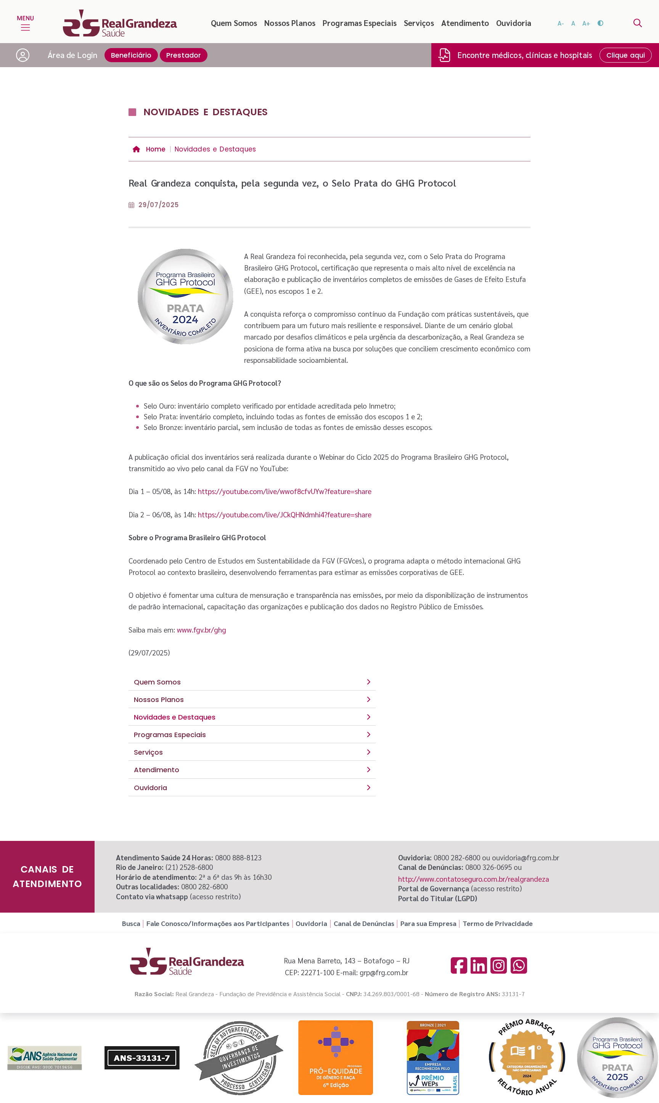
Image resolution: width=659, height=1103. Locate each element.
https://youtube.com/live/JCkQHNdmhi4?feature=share (284, 514)
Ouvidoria (513, 23)
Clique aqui (625, 55)
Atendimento (465, 23)
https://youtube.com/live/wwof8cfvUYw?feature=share (284, 491)
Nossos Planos (289, 23)
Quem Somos (234, 23)
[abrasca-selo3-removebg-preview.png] (527, 1058)
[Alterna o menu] (25, 23)
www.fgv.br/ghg (201, 629)
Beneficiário (131, 55)
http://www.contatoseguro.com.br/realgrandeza (473, 878)
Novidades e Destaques (174, 717)
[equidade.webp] (336, 1058)
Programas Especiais (360, 23)
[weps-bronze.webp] (433, 1058)
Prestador (183, 55)
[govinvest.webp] (239, 1058)
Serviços (419, 23)
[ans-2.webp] (142, 1058)
